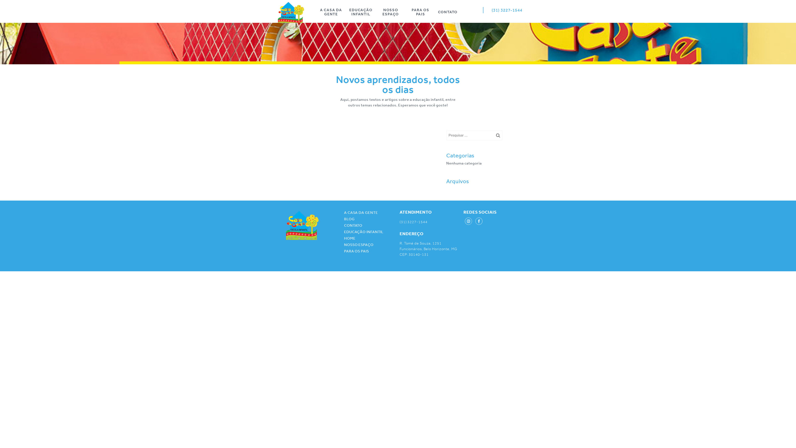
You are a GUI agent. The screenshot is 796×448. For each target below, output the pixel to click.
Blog (349, 219)
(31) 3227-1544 (507, 10)
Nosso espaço (390, 12)
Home (291, 13)
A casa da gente (331, 12)
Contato (448, 12)
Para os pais (420, 12)
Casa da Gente (302, 225)
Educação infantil (360, 12)
